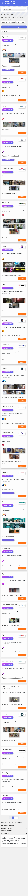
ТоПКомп (4, 246)
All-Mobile (5, 320)
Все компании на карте (14, 27)
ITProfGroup (5, 345)
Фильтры (4, 31)
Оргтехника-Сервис (7, 168)
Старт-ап (4, 368)
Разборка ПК (5, 202)
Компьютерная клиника (9, 502)
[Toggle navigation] (25, 2)
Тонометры (4, 22)
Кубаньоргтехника (7, 432)
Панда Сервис (6, 773)
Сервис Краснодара (7, 406)
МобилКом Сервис (7, 661)
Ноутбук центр (6, 548)
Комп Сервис (6, 78)
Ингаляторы (12, 22)
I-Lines (4, 284)
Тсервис (4, 106)
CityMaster (5, 795)
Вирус (3, 574)
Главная (3, 14)
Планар (4, 139)
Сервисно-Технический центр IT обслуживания (11, 687)
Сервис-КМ (5, 37)
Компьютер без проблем (9, 604)
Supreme (4, 635)
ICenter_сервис (6, 714)
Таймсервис (5, 472)
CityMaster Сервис (7, 749)
